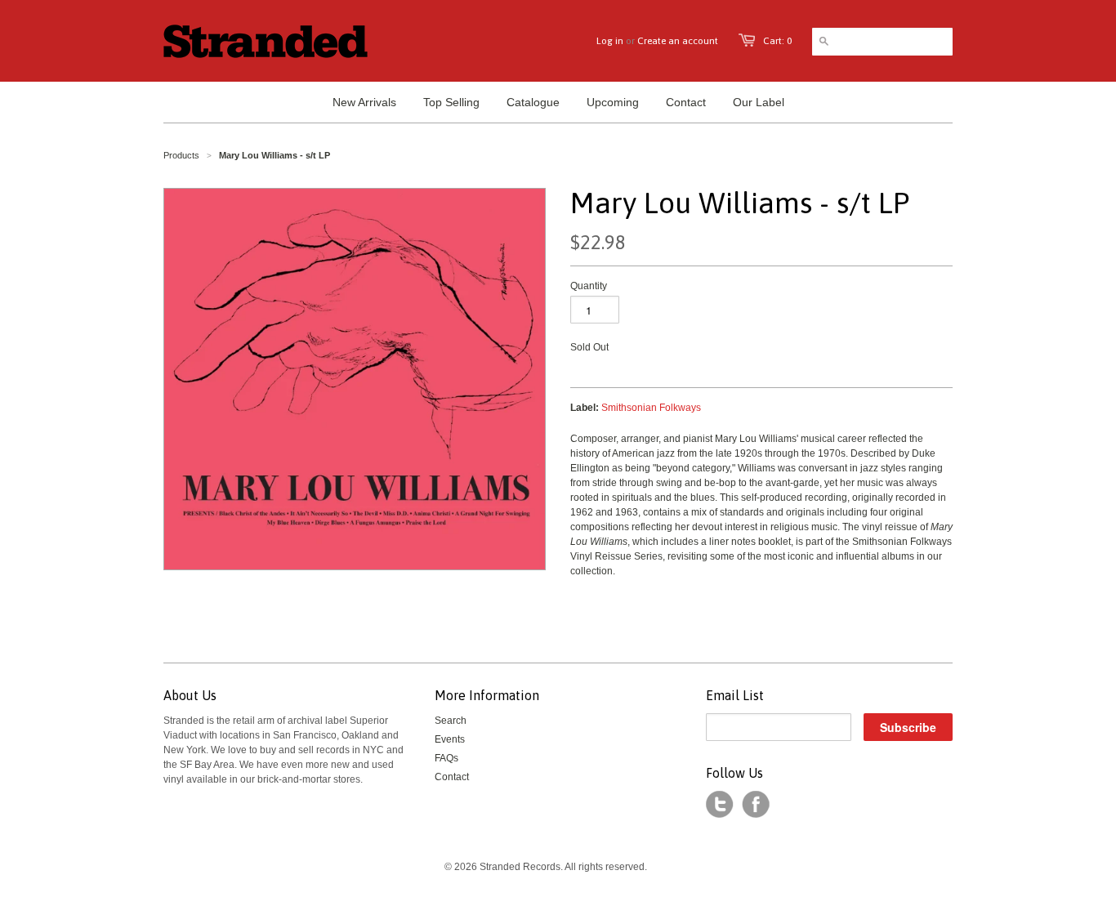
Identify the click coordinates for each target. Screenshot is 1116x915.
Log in (609, 41)
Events (450, 739)
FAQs (446, 758)
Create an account (677, 41)
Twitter (720, 805)
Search (450, 720)
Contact (452, 777)
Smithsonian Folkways (651, 407)
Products (181, 155)
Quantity (588, 286)
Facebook (756, 805)
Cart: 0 (777, 41)
